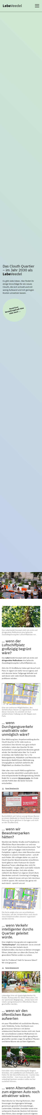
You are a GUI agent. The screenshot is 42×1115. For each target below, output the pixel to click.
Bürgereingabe (24, 778)
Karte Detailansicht (12, 788)
